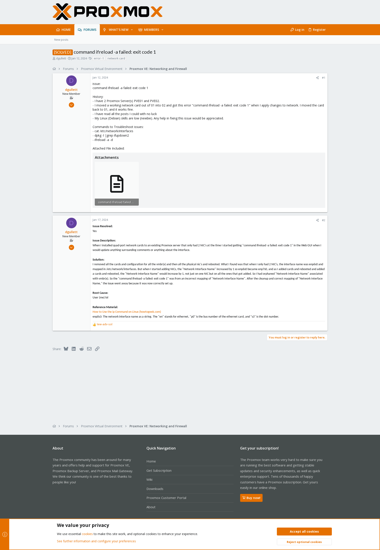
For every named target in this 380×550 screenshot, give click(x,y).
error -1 (99, 58)
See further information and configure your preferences (96, 541)
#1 (323, 78)
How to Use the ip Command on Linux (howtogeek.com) (127, 312)
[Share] (317, 78)
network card (116, 58)
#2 (323, 220)
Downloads (154, 488)
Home (151, 461)
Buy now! (253, 498)
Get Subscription (159, 470)
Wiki (149, 479)
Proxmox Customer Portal (166, 497)
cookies (87, 534)
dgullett (61, 58)
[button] (132, 30)
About (150, 507)
